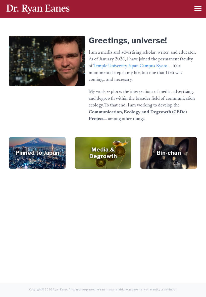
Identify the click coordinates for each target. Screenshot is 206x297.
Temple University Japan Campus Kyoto (130, 66)
